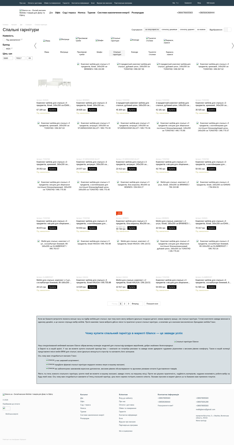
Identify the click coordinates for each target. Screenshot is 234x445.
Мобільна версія (11, 414)
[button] (226, 30)
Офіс (57, 13)
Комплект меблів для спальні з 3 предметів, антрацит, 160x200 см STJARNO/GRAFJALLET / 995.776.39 (93, 164)
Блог (93, 3)
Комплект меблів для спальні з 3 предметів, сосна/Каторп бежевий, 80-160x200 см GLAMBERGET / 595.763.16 (213, 283)
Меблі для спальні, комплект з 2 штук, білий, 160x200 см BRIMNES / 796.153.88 (172, 223)
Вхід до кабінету (126, 398)
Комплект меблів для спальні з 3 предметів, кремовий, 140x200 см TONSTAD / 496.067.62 (211, 105)
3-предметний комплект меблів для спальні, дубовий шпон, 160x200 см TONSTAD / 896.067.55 (132, 105)
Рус (177, 3)
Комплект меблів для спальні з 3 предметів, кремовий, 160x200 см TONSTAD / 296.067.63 (52, 164)
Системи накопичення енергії (113, 13)
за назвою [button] (201, 29)
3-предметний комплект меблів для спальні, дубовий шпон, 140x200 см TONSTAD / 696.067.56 (172, 105)
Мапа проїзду (201, 421)
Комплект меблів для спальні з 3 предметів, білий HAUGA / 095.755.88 (93, 281)
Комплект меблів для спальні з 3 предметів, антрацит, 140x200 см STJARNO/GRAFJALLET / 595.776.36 (133, 164)
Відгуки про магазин (104, 3)
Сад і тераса (69, 13)
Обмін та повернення (52, 3)
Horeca (81, 13)
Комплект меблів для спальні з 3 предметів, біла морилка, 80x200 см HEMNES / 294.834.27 (132, 223)
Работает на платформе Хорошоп (14, 439)
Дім (51, 13)
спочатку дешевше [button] (169, 29)
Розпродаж (138, 13)
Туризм (91, 13)
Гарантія (66, 3)
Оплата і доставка (35, 3)
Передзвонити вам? (165, 406)
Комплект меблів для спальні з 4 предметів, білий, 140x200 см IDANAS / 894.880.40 (54, 105)
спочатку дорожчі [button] (187, 29)
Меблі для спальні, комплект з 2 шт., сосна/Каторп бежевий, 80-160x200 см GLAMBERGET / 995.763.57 (54, 282)
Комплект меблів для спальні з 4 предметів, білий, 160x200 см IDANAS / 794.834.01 (213, 223)
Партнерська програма (123, 3)
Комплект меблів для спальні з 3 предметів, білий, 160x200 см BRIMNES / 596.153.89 (91, 105)
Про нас (23, 3)
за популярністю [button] (152, 29)
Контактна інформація (80, 3)
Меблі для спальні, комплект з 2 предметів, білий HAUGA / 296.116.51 (133, 281)
